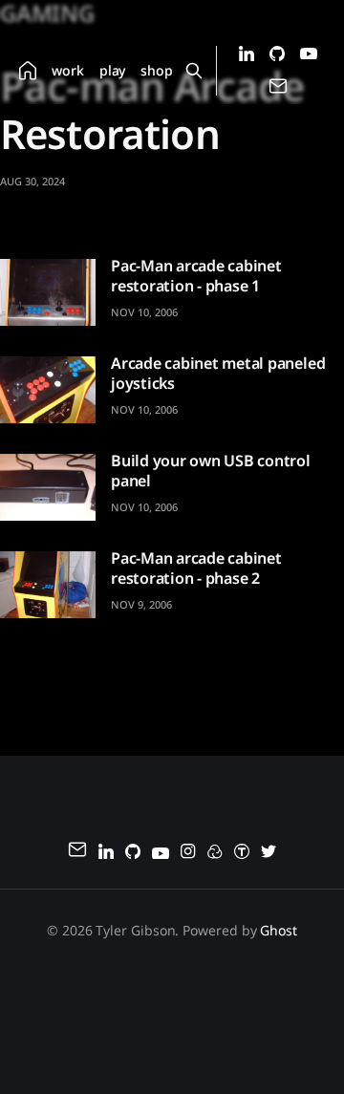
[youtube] (160, 854)
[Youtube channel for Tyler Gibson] (308, 54)
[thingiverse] (241, 854)
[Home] (27, 70)
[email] (77, 852)
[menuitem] (27, 70)
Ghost (278, 930)
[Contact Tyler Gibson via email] (278, 90)
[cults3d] (215, 854)
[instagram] (188, 854)
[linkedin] (106, 854)
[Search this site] (194, 70)
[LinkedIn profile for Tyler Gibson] (246, 56)
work (68, 70)
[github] (132, 854)
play (112, 70)
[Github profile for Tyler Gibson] (277, 56)
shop (156, 70)
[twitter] (268, 854)
